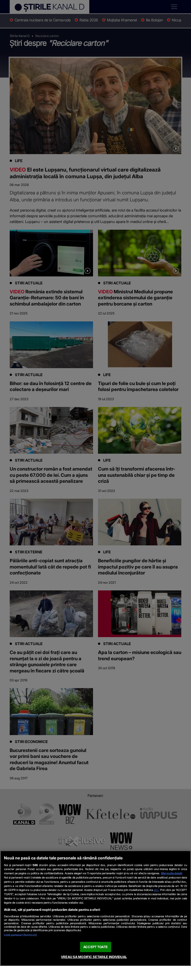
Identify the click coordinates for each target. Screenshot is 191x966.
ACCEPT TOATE (95, 947)
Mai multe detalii (171, 873)
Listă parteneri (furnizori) (20, 935)
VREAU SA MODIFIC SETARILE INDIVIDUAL (94, 957)
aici (156, 890)
